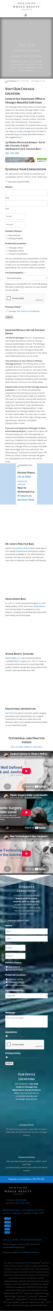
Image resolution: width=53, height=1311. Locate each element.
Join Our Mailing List (17, 1036)
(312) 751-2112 (17, 1132)
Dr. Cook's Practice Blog (19, 543)
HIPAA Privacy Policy (11, 1210)
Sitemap (16, 1213)
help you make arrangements (22, 131)
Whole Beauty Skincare (19, 653)
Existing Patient (15, 238)
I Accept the (24, 311)
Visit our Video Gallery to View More (26, 747)
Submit (9, 317)
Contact (6, 1213)
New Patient (14, 235)
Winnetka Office (16, 250)
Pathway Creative (29, 1252)
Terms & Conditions (30, 311)
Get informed (11, 713)
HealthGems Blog (15, 598)
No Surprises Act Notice (33, 1210)
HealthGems (39, 606)
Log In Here (24, 476)
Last (7, 208)
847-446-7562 (23, 1203)
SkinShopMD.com (13, 658)
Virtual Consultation (18, 254)
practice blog (22, 548)
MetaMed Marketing (15, 1247)
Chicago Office (15, 247)
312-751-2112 (12, 153)
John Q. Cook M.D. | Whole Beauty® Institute (22, 1239)
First (7, 198)
